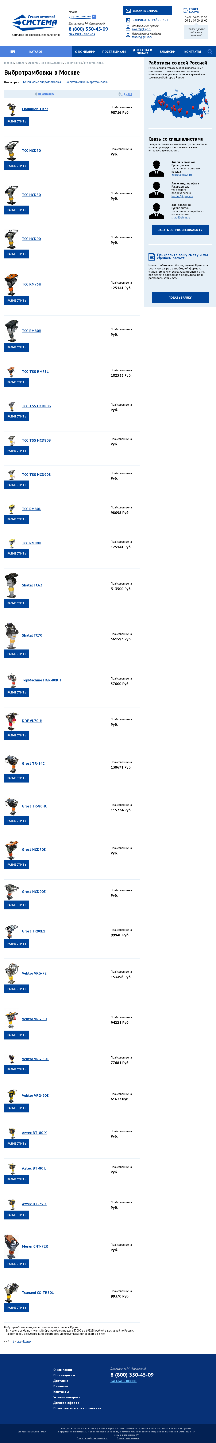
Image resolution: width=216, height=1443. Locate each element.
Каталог (35, 52)
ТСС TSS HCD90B (36, 474)
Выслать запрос (145, 11)
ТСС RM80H (31, 330)
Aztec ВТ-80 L (34, 1168)
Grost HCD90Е (34, 891)
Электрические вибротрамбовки (87, 82)
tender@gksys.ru (142, 36)
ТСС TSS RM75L (35, 371)
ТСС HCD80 (31, 194)
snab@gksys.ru (180, 217)
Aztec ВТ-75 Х (34, 1203)
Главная (9, 62)
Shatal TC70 (32, 635)
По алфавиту (46, 94)
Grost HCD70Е (34, 849)
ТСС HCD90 (31, 238)
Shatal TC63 (32, 585)
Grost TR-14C (33, 763)
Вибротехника (73, 62)
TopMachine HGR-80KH (41, 680)
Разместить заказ (16, 122)
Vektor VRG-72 (34, 973)
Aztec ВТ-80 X (34, 1132)
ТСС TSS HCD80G (36, 406)
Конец (27, 1341)
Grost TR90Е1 (33, 931)
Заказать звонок (82, 34)
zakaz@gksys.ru (141, 29)
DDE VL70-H (32, 720)
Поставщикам (114, 52)
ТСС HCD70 (31, 150)
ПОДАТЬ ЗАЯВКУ (180, 297)
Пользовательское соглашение (77, 1408)
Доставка (60, 1380)
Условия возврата (67, 1397)
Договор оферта (66, 1402)
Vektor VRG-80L (35, 1058)
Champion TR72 (35, 108)
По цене (127, 94)
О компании (85, 52)
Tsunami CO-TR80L (38, 1292)
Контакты (192, 52)
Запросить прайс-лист (150, 20)
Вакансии (167, 52)
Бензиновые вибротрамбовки (42, 82)
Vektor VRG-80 (34, 1018)
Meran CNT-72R (35, 1246)
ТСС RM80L (31, 508)
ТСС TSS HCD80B (36, 440)
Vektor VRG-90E (35, 1095)
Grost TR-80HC (34, 806)
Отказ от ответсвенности (128, 1438)
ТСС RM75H (31, 284)
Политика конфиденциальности (92, 1438)
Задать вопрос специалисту (180, 230)
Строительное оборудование (45, 62)
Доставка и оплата (142, 51)
